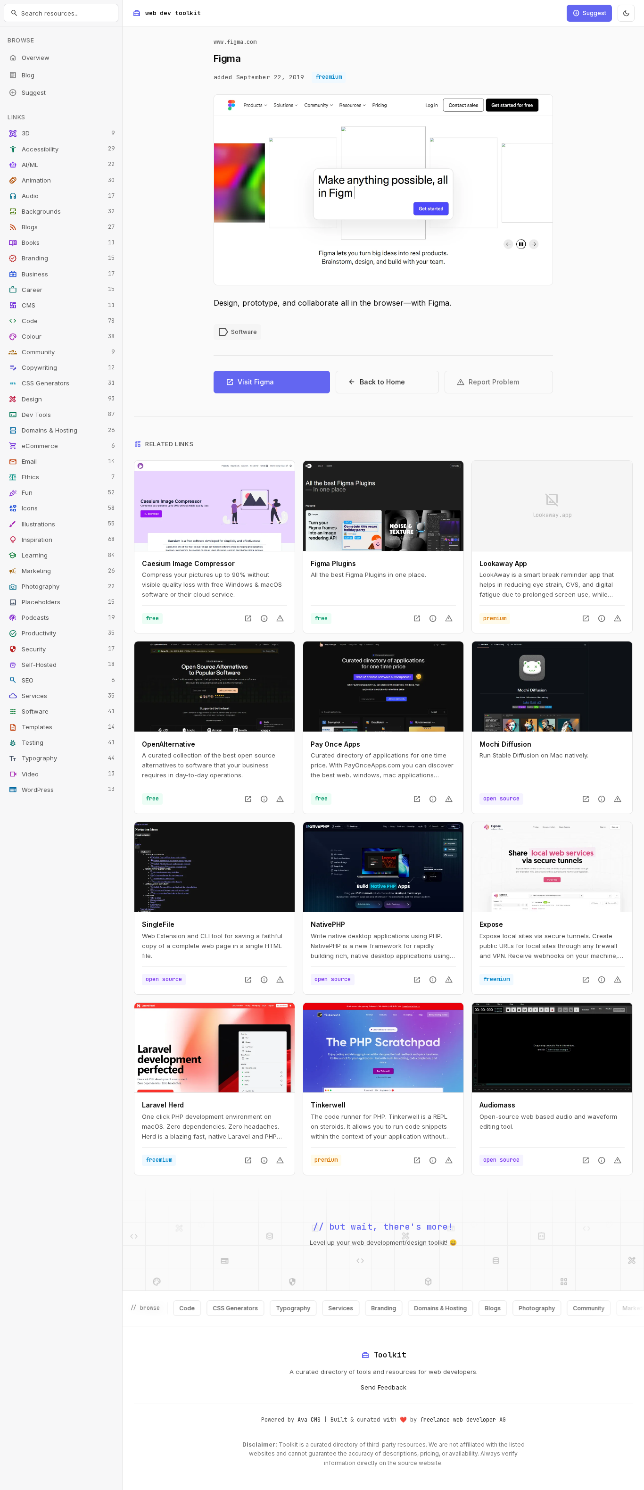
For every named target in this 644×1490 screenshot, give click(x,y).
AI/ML (61, 164)
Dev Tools (61, 414)
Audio (61, 196)
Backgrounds (61, 212)
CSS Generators (61, 383)
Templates (61, 727)
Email (61, 462)
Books (61, 243)
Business (61, 274)
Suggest (27, 92)
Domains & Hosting (61, 430)
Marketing (61, 571)
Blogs (61, 227)
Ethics (61, 477)
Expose (491, 924)
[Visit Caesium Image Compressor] (214, 505)
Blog (21, 75)
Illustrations (61, 524)
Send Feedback (383, 1387)
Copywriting (61, 368)
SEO (61, 680)
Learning (61, 555)
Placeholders (61, 602)
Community (61, 352)
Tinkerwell (328, 1105)
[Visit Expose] (552, 867)
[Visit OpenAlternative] (214, 686)
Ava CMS (309, 1419)
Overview (29, 57)
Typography (61, 758)
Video (61, 774)
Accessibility (61, 149)
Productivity (61, 633)
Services (61, 696)
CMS (61, 305)
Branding (61, 258)
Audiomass (497, 1105)
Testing (61, 743)
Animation (61, 180)
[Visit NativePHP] (383, 867)
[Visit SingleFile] (214, 867)
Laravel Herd (163, 1105)
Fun (61, 493)
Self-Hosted (61, 664)
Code (61, 321)
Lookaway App (503, 563)
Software (61, 712)
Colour (61, 337)
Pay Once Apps (335, 744)
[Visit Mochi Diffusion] (552, 686)
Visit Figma (249, 382)
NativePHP (328, 924)
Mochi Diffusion (505, 744)
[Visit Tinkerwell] (383, 1047)
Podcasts (61, 618)
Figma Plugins (333, 563)
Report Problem (487, 382)
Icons (61, 508)
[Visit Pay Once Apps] (383, 686)
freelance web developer (458, 1419)
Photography (61, 587)
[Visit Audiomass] (552, 1047)
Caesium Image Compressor (188, 563)
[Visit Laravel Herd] (214, 1047)
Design (61, 399)
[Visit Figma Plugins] (383, 505)
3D (61, 133)
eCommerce (61, 446)
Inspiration (61, 539)
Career (61, 289)
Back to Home (376, 382)
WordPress (61, 789)
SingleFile (158, 924)
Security (61, 649)
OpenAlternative (168, 744)
